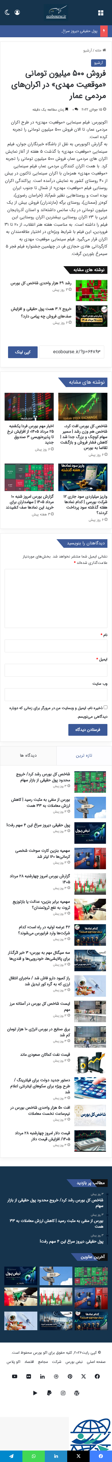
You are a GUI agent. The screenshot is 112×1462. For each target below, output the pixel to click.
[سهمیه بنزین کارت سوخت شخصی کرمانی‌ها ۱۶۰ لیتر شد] (90, 858)
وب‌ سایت (99, 684)
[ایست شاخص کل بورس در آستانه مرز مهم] (90, 1011)
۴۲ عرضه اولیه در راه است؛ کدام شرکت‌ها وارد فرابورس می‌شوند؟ (44, 930)
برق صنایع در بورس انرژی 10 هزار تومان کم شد (38, 1032)
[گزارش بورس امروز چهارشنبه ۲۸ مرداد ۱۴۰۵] (90, 884)
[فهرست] (100, 14)
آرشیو (87, 51)
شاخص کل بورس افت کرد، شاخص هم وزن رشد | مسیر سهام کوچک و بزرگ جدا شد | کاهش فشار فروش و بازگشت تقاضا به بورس (83, 437)
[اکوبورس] (56, 12)
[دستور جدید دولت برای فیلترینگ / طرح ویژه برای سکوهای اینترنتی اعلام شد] (90, 1088)
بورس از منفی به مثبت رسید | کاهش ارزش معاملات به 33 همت (40, 802)
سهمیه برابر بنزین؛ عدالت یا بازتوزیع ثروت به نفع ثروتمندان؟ (41, 904)
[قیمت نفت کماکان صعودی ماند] (90, 1062)
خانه (99, 51)
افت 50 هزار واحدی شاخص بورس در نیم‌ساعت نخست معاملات (40, 1110)
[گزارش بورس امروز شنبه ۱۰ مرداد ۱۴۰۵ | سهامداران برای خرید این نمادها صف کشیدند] (29, 477)
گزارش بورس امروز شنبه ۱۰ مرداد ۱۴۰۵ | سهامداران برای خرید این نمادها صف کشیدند (30, 502)
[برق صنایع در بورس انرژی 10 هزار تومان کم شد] (90, 1037)
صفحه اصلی (96, 1362)
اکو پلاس (13, 1362)
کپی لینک (22, 352)
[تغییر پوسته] (7, 14)
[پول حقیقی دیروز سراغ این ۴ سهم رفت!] (90, 833)
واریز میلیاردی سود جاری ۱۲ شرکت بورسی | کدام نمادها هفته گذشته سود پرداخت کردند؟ (85, 504)
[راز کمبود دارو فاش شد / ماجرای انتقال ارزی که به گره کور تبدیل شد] (90, 986)
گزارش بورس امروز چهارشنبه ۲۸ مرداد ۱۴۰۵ (40, 879)
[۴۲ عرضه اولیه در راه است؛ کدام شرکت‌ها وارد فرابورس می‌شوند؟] (90, 935)
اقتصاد (29, 1362)
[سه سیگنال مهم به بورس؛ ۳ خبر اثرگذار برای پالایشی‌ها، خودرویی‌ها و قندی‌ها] (90, 960)
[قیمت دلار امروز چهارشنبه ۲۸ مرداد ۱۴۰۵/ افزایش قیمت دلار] (90, 1141)
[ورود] (17, 14)
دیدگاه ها (28, 755)
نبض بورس (74, 1362)
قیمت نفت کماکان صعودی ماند (45, 1054)
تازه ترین (84, 755)
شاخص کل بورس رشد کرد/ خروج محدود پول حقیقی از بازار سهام (43, 777)
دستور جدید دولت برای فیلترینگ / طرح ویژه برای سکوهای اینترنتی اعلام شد (40, 1086)
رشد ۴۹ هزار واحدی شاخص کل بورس (41, 283)
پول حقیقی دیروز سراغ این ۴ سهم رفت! (66, 31)
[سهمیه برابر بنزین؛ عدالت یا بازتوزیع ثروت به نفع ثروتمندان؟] (90, 909)
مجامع (43, 1362)
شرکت (56, 1362)
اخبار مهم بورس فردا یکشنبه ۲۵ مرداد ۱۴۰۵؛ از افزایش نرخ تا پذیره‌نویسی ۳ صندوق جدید (30, 434)
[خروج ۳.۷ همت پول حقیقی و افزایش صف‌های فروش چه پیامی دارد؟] (91, 316)
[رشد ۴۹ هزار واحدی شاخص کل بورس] (91, 290)
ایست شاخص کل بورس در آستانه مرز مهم (40, 1006)
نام (104, 635)
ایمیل (101, 659)
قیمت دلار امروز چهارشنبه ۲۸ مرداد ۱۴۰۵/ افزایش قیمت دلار (42, 1136)
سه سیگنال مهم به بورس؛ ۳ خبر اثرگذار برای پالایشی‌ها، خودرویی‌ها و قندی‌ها (39, 955)
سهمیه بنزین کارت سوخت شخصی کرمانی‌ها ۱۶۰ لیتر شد (42, 853)
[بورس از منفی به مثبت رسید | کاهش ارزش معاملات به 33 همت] (90, 807)
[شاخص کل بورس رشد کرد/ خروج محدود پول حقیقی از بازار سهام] (90, 782)
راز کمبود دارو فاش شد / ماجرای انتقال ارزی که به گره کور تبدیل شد (39, 981)
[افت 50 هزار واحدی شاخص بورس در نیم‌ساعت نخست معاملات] (90, 1115)
